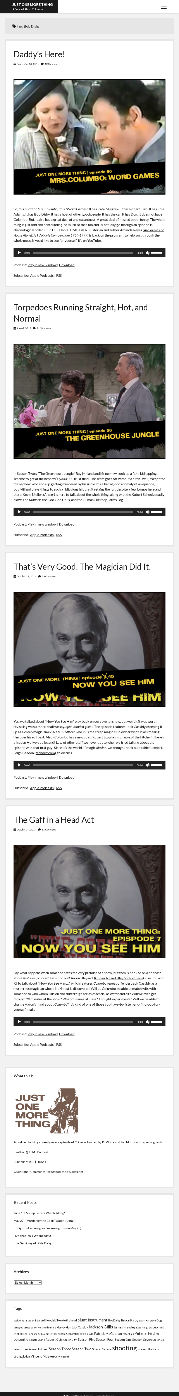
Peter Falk (128, 1333)
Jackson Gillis (100, 1327)
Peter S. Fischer (147, 1333)
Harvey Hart (64, 1327)
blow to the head (67, 1320)
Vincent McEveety (44, 1356)
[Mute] (147, 253)
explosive (36, 1327)
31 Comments (49, 829)
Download (66, 265)
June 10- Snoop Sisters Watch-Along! (39, 1213)
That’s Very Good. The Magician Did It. (82, 566)
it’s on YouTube (89, 240)
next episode (86, 1333)
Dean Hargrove (147, 1320)
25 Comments (49, 576)
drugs (27, 1327)
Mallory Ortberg (50, 1333)
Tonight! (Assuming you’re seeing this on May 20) (47, 1228)
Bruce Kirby (129, 1320)
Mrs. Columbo (69, 1333)
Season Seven (142, 1339)
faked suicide (48, 1327)
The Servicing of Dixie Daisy (33, 1243)
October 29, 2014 (26, 829)
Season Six (158, 1339)
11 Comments (43, 328)
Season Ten (21, 1349)
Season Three (60, 1349)
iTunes (41, 1162)
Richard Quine (37, 1339)
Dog (159, 1320)
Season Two (81, 1349)
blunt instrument (92, 1320)
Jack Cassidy (80, 1327)
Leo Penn (28, 1333)
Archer (49, 494)
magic (37, 1333)
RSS (59, 275)
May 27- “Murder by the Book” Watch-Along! (44, 1220)
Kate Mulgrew (144, 1327)
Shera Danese (102, 1349)
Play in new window (42, 265)
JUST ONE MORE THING (32, 4)
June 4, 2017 (24, 328)
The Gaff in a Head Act (54, 820)
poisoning (21, 1339)
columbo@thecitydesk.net (65, 1171)
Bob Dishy (114, 1320)
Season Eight (70, 1339)
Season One (123, 1339)
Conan (100, 978)
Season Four (105, 1339)
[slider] (157, 252)
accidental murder (24, 1320)
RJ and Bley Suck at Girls (124, 978)
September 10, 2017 (28, 64)
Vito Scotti (63, 1356)
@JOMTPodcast (37, 1152)
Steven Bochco (148, 1349)
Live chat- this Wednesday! (32, 1236)
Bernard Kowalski (46, 1320)
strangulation (22, 1356)
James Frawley (125, 1327)
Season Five (86, 1339)
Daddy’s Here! (39, 54)
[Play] (19, 253)
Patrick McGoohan (108, 1333)
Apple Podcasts (42, 275)
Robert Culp (54, 1339)
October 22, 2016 (26, 576)
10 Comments (52, 64)
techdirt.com (45, 753)
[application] (89, 252)
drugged (18, 1327)
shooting (124, 1348)
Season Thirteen (38, 1349)
